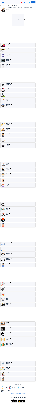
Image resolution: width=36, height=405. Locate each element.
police (7, 263)
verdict (7, 303)
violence (7, 168)
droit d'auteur (8, 259)
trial (7, 99)
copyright (8, 258)
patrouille (7, 368)
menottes (7, 124)
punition (7, 243)
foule (7, 299)
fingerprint (8, 83)
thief (7, 64)
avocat (7, 129)
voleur (7, 65)
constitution (8, 248)
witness (7, 163)
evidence (8, 282)
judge (7, 133)
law (6, 48)
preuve (7, 283)
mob (7, 298)
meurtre (7, 219)
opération (7, 373)
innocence (8, 253)
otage (7, 185)
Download (33, 2)
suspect (7, 173)
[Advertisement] (18, 35)
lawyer (7, 128)
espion (7, 379)
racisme (7, 204)
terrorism (8, 287)
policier (7, 105)
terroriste (7, 339)
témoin (7, 164)
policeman (8, 104)
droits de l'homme (9, 344)
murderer (8, 327)
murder (7, 218)
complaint (8, 223)
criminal (7, 93)
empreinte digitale (9, 84)
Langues (1, 5)
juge (7, 134)
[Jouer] (9, 43)
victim (7, 144)
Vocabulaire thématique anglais (8, 5)
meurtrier (7, 328)
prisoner (7, 59)
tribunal (7, 44)
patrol (7, 367)
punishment (8, 242)
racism (7, 203)
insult (7, 293)
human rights (8, 343)
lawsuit (7, 88)
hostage (7, 184)
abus (7, 209)
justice (7, 139)
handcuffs (8, 123)
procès (7, 89)
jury (7, 322)
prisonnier (7, 60)
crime (7, 54)
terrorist (7, 338)
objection (8, 178)
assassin (8, 332)
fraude (7, 214)
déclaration (8, 363)
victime (7, 145)
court (7, 43)
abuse (7, 208)
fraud (7, 213)
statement (8, 362)
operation (8, 372)
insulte (7, 294)
